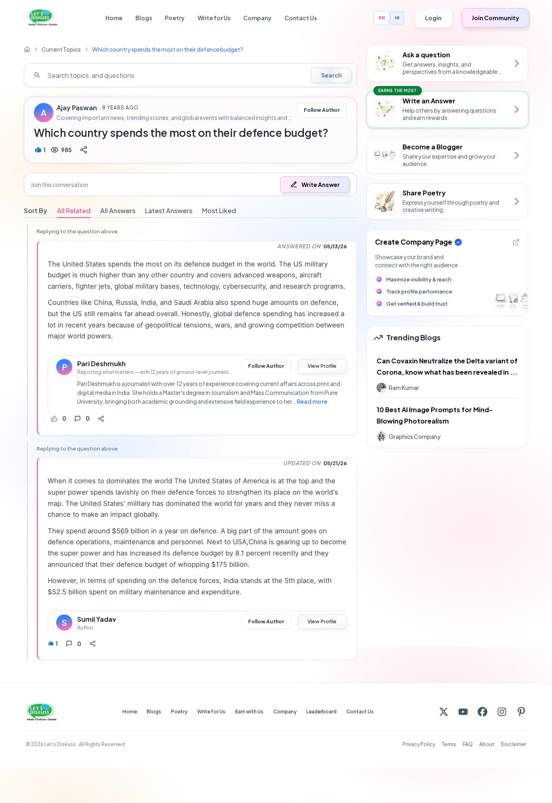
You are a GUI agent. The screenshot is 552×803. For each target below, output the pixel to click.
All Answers (117, 210)
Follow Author (322, 110)
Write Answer (320, 184)
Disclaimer (513, 744)
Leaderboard (321, 712)
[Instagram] (502, 712)
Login (433, 17)
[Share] (83, 150)
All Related (74, 210)
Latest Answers (168, 210)
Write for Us (214, 17)
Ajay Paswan (77, 108)
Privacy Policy (418, 744)
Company (257, 17)
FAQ (468, 744)
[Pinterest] (521, 712)
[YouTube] (463, 712)
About (486, 744)
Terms (449, 744)
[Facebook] (482, 712)
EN (382, 17)
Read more (312, 401)
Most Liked (219, 210)
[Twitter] (444, 712)
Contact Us (300, 17)
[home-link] (27, 49)
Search (331, 75)
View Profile (322, 366)
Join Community (495, 17)
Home (113, 17)
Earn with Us (249, 712)
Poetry (175, 17)
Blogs (143, 17)
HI (397, 17)
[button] (190, 184)
